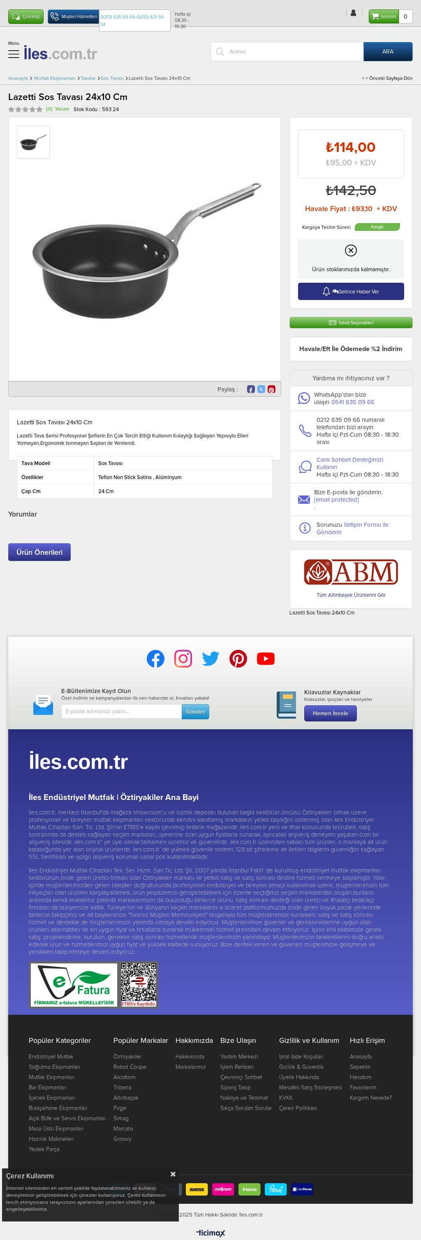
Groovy (122, 1138)
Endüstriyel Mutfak (51, 1056)
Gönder (195, 711)
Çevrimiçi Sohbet (241, 1077)
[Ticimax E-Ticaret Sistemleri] (210, 1234)
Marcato (123, 1128)
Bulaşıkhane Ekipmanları (58, 1108)
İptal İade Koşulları (301, 1056)
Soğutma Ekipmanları (54, 1066)
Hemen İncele (330, 713)
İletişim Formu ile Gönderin (353, 528)
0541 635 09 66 (353, 402)
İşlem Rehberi (237, 1066)
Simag (121, 1118)
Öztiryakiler (127, 1056)
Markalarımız (191, 1066)
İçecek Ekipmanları (52, 1097)
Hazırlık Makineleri (51, 1138)
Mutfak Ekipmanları (51, 1077)
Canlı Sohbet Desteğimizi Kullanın (350, 463)
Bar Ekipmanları (47, 1087)
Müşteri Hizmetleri (79, 16)
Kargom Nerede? (371, 1097)
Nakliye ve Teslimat (244, 1097)
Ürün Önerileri (39, 552)
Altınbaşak (126, 1097)
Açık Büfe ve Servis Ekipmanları (67, 1118)
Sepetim (360, 1066)
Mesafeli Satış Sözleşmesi (310, 1087)
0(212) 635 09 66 (117, 17)
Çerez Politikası (298, 1108)
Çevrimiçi (31, 16)
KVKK (286, 1097)
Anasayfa (361, 1056)
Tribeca (122, 1087)
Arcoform (124, 1077)
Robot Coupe (129, 1066)
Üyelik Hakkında (299, 1077)
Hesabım (361, 1077)
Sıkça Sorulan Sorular (246, 1108)
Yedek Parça (44, 1149)
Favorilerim (363, 1087)
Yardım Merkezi (239, 1056)
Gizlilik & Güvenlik (301, 1066)
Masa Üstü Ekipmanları (56, 1128)
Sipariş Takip (235, 1087)
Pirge (119, 1108)
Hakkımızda (190, 1056)
